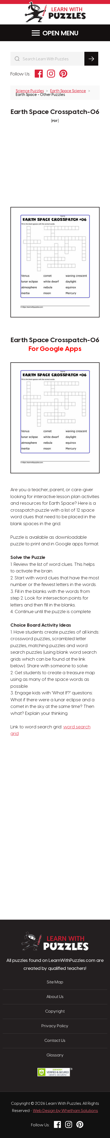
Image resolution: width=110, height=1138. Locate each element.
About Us (55, 997)
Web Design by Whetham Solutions (65, 1111)
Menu (69, 33)
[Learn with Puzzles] (54, 949)
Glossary (55, 1055)
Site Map (55, 982)
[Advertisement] (55, 763)
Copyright (55, 1011)
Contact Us (54, 1041)
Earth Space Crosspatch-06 (55, 112)
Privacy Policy (54, 1026)
